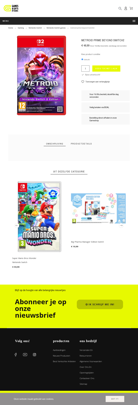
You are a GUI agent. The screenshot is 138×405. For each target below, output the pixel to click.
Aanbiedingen (59, 350)
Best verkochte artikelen (64, 361)
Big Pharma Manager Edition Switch (87, 241)
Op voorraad (28, 166)
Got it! (115, 399)
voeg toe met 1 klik (106, 68)
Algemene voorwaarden (91, 361)
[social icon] (15, 354)
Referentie (27, 162)
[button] (95, 82)
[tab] (54, 143)
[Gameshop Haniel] (11, 8)
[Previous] (16, 225)
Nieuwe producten (61, 355)
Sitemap (83, 384)
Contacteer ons (87, 378)
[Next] (121, 225)
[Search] (120, 8)
